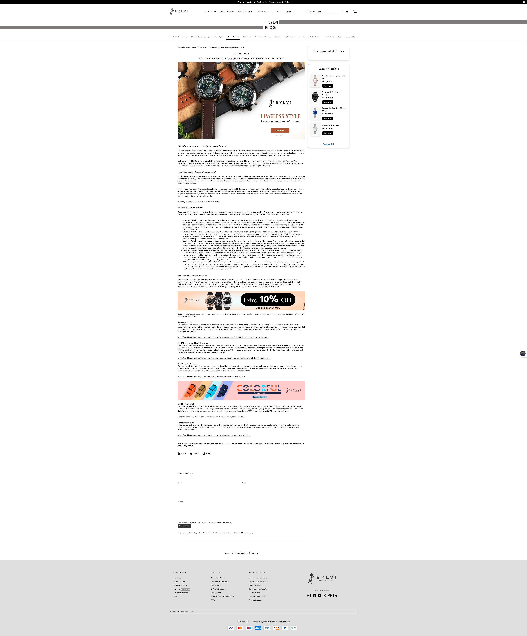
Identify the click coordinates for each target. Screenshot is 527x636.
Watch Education (179, 37)
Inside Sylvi (218, 37)
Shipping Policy (255, 585)
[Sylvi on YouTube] (319, 595)
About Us (177, 578)
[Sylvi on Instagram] (309, 595)
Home (180, 48)
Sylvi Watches (234, 225)
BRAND (288, 11)
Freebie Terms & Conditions (222, 596)
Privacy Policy (225, 533)
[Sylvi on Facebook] (314, 595)
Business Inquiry (180, 585)
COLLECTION (226, 11)
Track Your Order (218, 578)
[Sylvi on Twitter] (324, 595)
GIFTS (276, 11)
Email (244, 483)
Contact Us (215, 585)
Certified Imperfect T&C (259, 589)
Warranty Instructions (258, 578)
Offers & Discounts (218, 589)
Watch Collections (311, 37)
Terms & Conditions (257, 596)
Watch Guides (233, 37)
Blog (175, 596)
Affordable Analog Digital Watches (254, 166)
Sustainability (179, 582)
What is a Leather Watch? (207, 202)
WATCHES (209, 11)
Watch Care (216, 593)
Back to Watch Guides (244, 553)
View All (328, 144)
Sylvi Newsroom (292, 37)
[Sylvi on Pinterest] (330, 595)
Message (181, 501)
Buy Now (327, 86)
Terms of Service (241, 533)
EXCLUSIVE (262, 11)
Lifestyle (247, 37)
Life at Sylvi (328, 37)
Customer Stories (263, 37)
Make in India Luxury (200, 37)
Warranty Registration (220, 582)
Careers (181, 589)
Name (180, 483)
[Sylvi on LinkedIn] (335, 595)
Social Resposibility (346, 37)
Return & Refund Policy (258, 582)
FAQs (213, 600)
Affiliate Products (180, 593)
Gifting (278, 37)
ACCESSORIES (244, 11)
